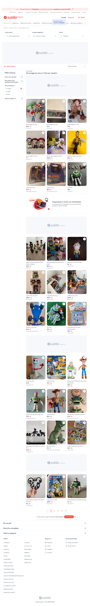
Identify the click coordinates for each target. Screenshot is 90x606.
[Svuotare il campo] (28, 36)
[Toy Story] (77, 177)
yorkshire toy (36, 23)
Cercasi (8, 94)
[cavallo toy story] (35, 177)
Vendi (82, 17)
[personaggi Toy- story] (77, 114)
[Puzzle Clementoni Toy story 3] (77, 437)
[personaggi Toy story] (35, 146)
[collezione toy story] (77, 285)
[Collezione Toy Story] (56, 285)
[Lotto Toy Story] (56, 404)
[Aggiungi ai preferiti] (43, 101)
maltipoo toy (15, 23)
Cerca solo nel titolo (10, 77)
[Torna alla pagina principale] (14, 17)
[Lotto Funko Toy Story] (35, 285)
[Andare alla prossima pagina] (66, 511)
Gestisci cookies (8, 562)
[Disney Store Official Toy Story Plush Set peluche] (77, 372)
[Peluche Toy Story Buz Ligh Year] (35, 404)
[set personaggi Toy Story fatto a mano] (56, 253)
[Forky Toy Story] (35, 372)
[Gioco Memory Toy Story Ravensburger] (77, 318)
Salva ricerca (11, 66)
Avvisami (70, 517)
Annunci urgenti (9, 98)
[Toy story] (56, 318)
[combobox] (18, 36)
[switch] (21, 77)
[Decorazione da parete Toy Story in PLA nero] (35, 490)
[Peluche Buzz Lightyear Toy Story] (77, 404)
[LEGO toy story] (56, 372)
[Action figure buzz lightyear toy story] (77, 490)
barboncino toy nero (25, 23)
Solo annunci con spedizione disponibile (11, 81)
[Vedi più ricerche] (84, 23)
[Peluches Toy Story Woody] (77, 253)
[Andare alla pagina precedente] (47, 511)
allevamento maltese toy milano (79, 23)
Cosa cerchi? (9, 32)
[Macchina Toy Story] (35, 318)
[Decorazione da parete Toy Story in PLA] (35, 437)
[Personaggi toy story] (35, 114)
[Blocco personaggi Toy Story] (56, 146)
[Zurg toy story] (56, 177)
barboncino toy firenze (48, 23)
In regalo (8, 91)
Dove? (61, 32)
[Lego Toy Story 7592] (56, 490)
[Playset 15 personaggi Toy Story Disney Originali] (35, 253)
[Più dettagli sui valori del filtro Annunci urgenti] (15, 98)
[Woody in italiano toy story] (77, 146)
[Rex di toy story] (56, 437)
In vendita (8, 88)
